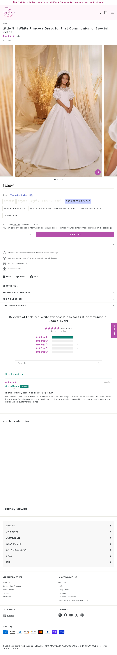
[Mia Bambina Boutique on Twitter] (76, 615)
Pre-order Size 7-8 (40, 208)
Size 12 (59, 201)
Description (10, 285)
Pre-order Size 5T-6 (15, 208)
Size (16, 195)
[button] (9, 36)
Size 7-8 (34, 201)
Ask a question (12, 299)
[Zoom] (98, 172)
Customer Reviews (14, 305)
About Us (6, 582)
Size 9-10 (47, 201)
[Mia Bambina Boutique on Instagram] (60, 615)
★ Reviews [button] (114, 330)
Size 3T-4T (9, 201)
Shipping (16, 224)
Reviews (6, 593)
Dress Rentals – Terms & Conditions (73, 600)
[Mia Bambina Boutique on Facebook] (65, 615)
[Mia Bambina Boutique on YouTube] (71, 615)
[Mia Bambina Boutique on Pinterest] (82, 615)
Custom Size (11, 216)
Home (5, 23)
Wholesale (7, 597)
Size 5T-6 (22, 201)
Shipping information (16, 292)
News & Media (8, 589)
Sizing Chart (63, 589)
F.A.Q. (60, 586)
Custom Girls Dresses (12, 586)
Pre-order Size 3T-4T (78, 201)
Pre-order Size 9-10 (65, 208)
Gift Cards (62, 582)
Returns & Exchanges (67, 597)
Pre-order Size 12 (90, 208)
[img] (11, 382)
